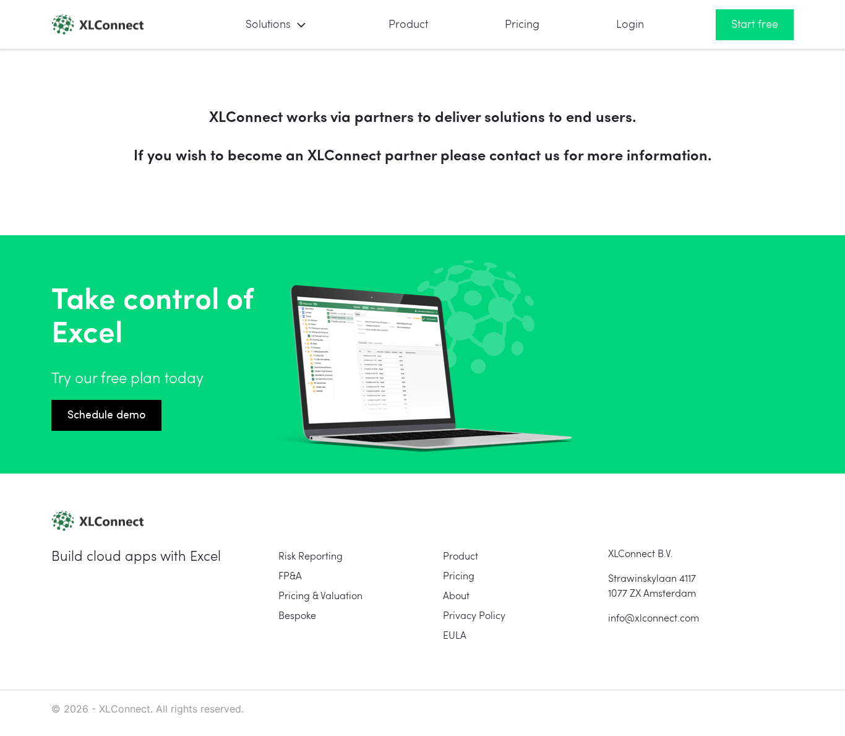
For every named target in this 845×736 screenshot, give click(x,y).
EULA (454, 636)
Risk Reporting (310, 557)
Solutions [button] (268, 24)
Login (630, 24)
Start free (754, 24)
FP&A (290, 577)
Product (408, 24)
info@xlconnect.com (653, 619)
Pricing (522, 24)
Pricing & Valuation (320, 597)
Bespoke (297, 616)
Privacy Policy (474, 616)
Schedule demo (106, 415)
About (456, 597)
